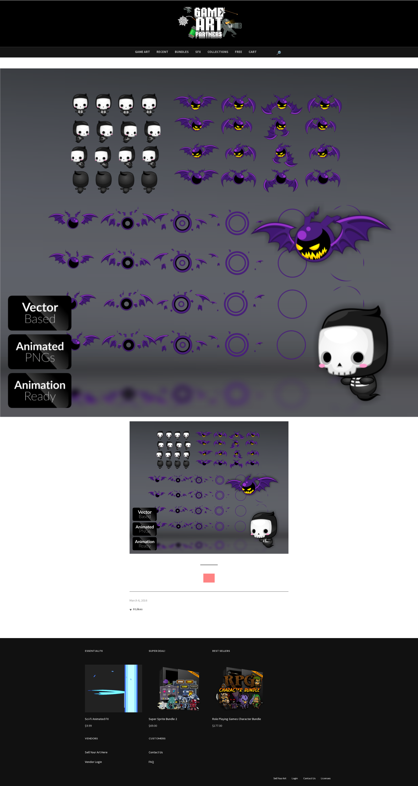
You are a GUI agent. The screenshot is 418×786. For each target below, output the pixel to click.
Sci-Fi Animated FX (97, 719)
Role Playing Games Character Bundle (236, 719)
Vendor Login (93, 762)
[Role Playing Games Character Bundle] (241, 688)
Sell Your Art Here (96, 752)
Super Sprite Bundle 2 (163, 719)
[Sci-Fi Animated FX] (113, 688)
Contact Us (156, 752)
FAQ (151, 762)
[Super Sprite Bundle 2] (177, 688)
